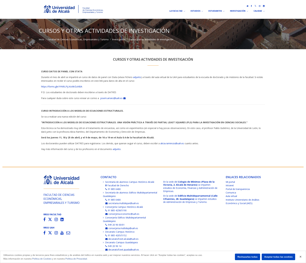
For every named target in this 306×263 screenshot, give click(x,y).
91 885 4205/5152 (117, 235)
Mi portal (230, 181)
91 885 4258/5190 (117, 210)
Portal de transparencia (238, 189)
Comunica (231, 192)
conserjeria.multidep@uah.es (123, 228)
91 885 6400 (114, 189)
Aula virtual (231, 196)
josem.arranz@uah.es (111, 98)
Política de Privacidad (76, 258)
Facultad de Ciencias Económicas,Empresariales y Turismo (62, 199)
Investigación (119, 39)
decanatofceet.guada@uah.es (123, 249)
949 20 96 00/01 (116, 224)
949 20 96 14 (114, 246)
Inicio (41, 39)
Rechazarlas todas (247, 257)
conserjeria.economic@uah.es (123, 213)
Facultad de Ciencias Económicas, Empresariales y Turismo (78, 39)
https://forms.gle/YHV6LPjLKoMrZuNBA (61, 86)
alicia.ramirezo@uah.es (172, 143)
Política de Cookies (41, 258)
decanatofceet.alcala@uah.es (123, 238)
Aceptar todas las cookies (278, 257)
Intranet (230, 185)
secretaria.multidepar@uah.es (123, 203)
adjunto (137, 77)
